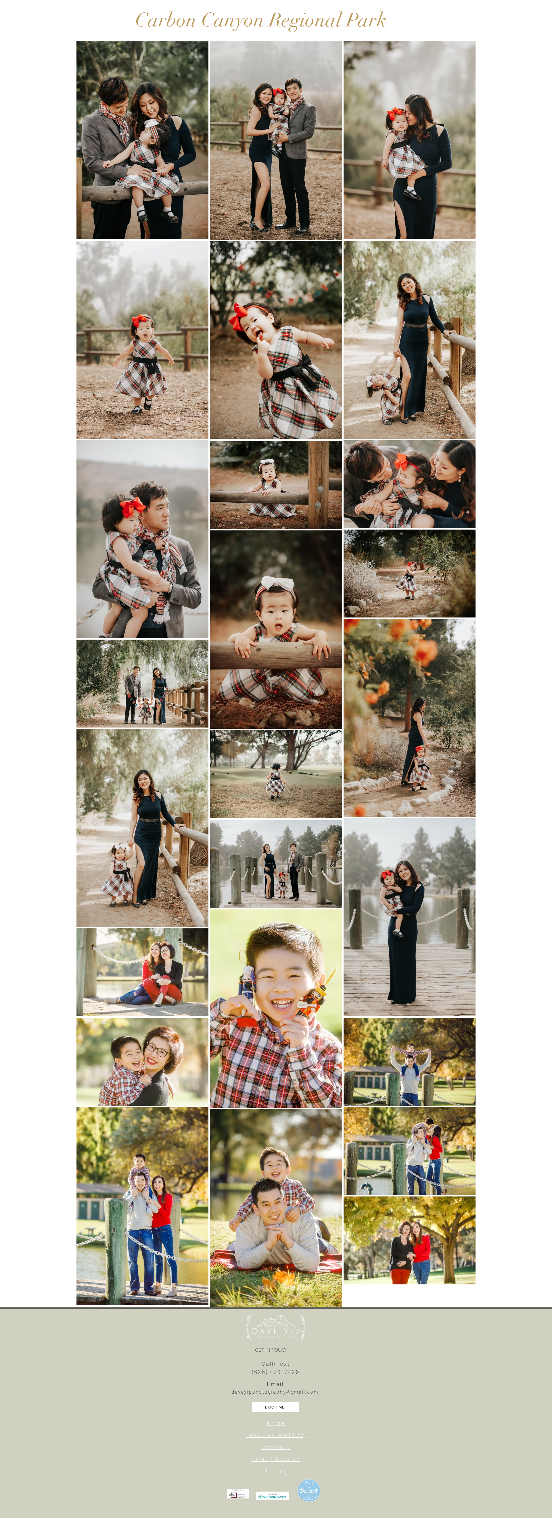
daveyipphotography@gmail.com (274, 1391)
